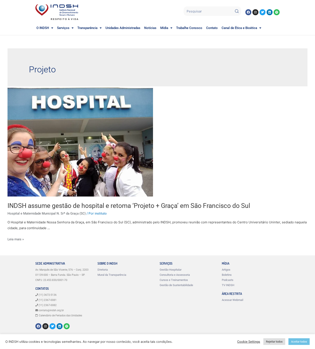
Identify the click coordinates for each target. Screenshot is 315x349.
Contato (212, 28)
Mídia (164, 28)
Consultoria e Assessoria (175, 274)
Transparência (87, 28)
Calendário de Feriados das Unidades (60, 315)
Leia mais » (16, 239)
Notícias (150, 28)
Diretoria (103, 269)
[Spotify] (277, 12)
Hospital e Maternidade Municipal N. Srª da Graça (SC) (47, 213)
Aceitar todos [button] (299, 341)
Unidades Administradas (122, 28)
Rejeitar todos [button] (274, 341)
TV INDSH (228, 285)
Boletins (227, 274)
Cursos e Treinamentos (174, 280)
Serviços (63, 28)
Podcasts (227, 280)
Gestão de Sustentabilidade (176, 285)
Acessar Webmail (232, 300)
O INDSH (42, 28)
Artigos (226, 269)
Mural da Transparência (112, 274)
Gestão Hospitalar (171, 269)
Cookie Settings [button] (248, 342)
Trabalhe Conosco (189, 28)
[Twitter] (263, 12)
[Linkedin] (270, 12)
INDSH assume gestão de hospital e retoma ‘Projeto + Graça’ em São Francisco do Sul (129, 205)
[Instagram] (255, 12)
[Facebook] (248, 12)
